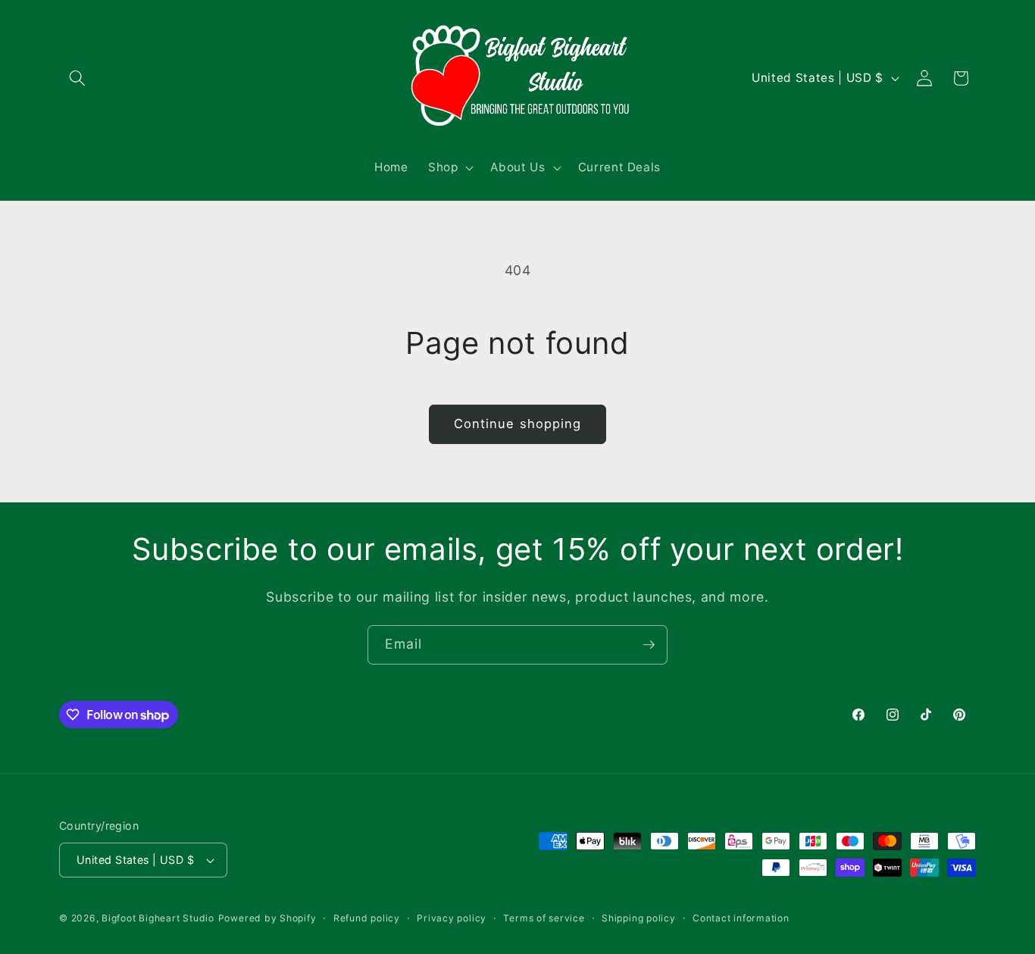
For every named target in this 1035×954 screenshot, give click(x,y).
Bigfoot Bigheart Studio (158, 918)
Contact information (741, 918)
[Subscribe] (648, 645)
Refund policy (366, 918)
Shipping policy (639, 918)
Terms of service (543, 918)
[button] (77, 78)
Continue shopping (518, 423)
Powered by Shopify (267, 918)
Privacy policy (451, 918)
